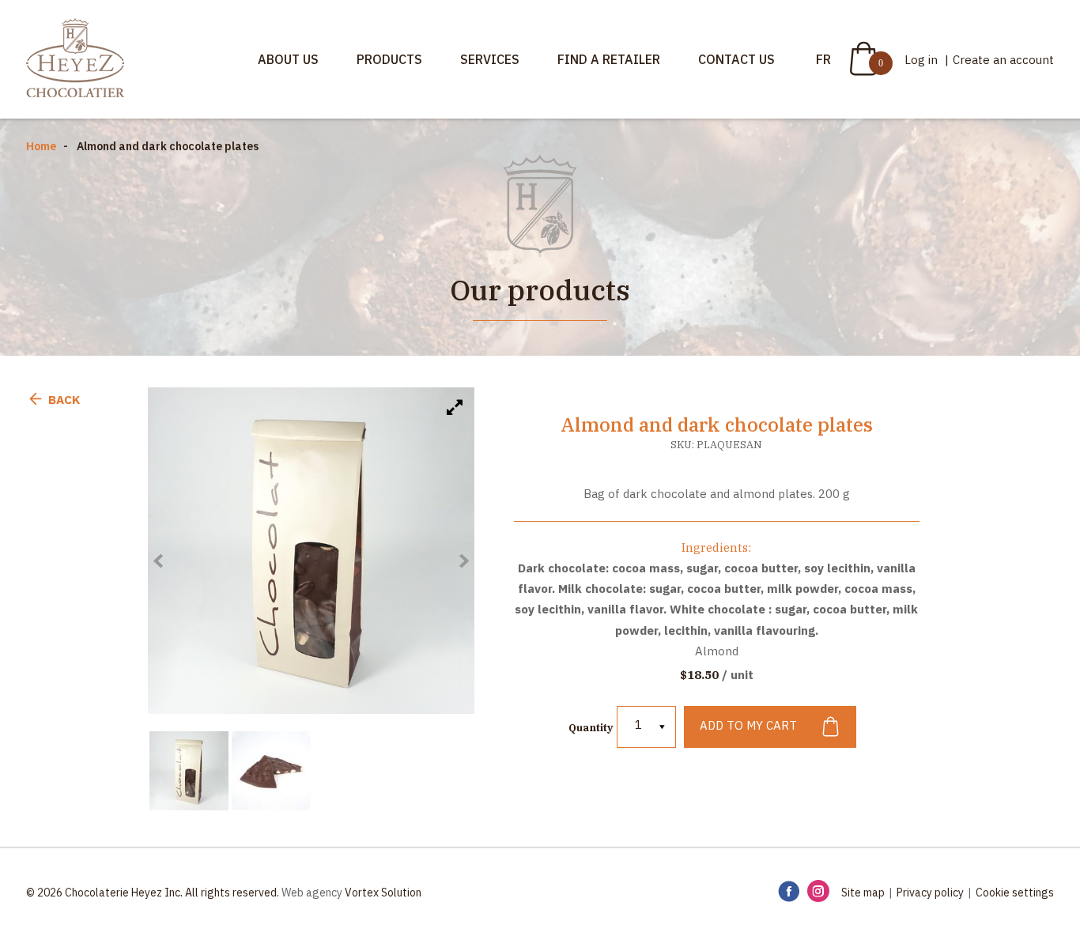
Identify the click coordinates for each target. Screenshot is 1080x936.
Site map (863, 892)
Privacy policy (930, 892)
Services (489, 59)
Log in (922, 59)
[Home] (75, 59)
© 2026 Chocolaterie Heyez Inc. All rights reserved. (152, 892)
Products (389, 59)
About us (288, 59)
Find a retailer (608, 59)
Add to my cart (748, 726)
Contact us (736, 59)
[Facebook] (788, 892)
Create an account (1003, 59)
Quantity (590, 727)
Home (41, 146)
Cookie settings (1015, 892)
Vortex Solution (383, 892)
